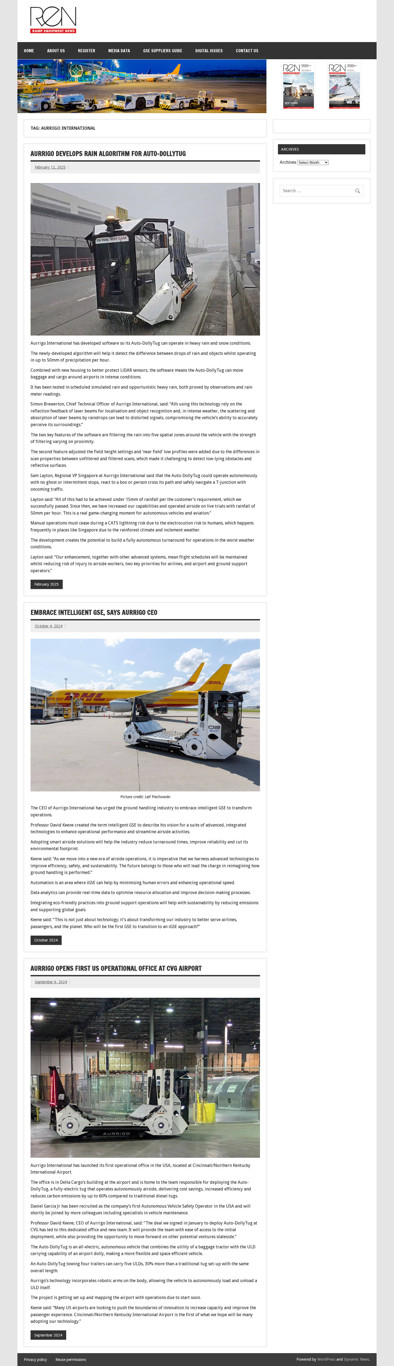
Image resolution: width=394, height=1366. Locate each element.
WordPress (326, 1359)
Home (29, 51)
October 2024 (46, 940)
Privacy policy (35, 1359)
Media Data (119, 51)
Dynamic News (356, 1359)
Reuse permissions (70, 1359)
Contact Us (247, 51)
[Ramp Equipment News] (53, 31)
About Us (56, 51)
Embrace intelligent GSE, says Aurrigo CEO (94, 612)
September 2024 (48, 1335)
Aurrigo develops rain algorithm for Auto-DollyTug (108, 153)
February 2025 (46, 584)
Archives (288, 162)
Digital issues (209, 51)
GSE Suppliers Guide (162, 51)
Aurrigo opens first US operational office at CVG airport (116, 968)
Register (86, 51)
